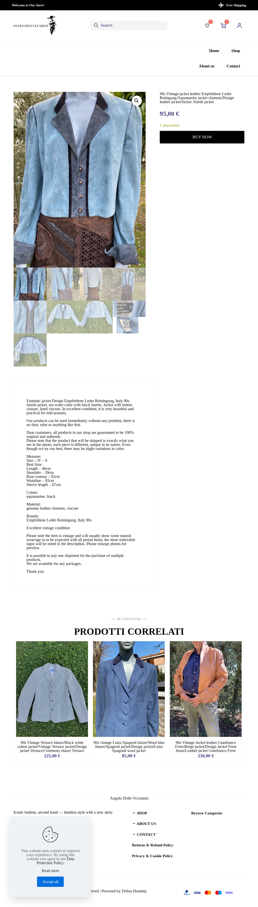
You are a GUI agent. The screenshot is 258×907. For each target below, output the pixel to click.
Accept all (50, 882)
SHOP (141, 813)
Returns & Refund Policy (152, 845)
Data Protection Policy (55, 861)
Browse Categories (206, 813)
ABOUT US (146, 824)
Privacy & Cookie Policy (152, 856)
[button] (137, 101)
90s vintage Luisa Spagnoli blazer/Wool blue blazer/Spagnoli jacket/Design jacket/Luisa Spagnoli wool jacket (129, 746)
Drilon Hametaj (134, 891)
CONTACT (146, 835)
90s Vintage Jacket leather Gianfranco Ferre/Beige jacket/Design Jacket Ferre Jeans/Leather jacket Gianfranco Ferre (206, 746)
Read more (50, 871)
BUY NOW (202, 137)
